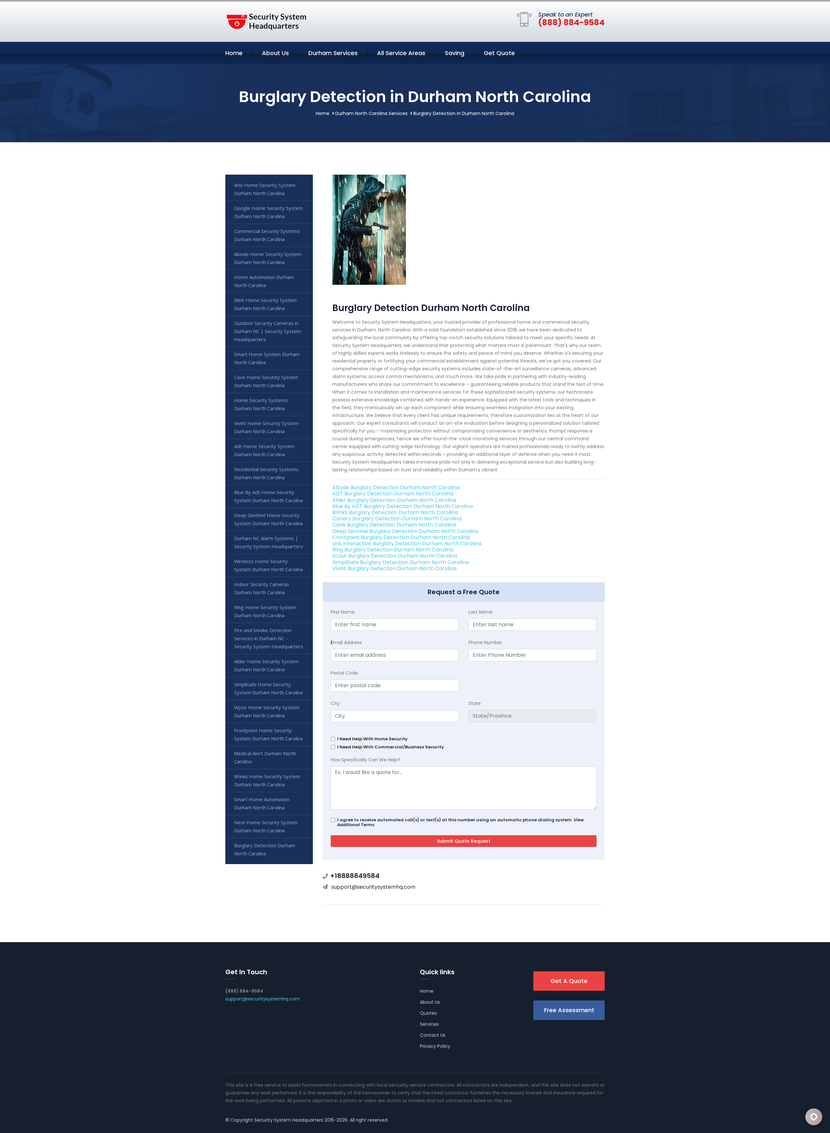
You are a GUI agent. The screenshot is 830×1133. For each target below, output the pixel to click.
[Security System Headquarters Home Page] (265, 20)
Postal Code (344, 673)
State (474, 703)
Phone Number (485, 642)
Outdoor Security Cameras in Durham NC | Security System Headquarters (267, 331)
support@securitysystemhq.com (373, 887)
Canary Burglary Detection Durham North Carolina (396, 518)
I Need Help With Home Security (372, 738)
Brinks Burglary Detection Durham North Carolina (395, 512)
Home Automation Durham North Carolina (264, 281)
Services (429, 1024)
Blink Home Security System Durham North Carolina (265, 304)
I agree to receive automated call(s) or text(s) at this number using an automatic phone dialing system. (460, 822)
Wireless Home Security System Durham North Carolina (268, 565)
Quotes (428, 1013)
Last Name (480, 612)
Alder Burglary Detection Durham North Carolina (394, 500)
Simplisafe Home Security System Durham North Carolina (268, 688)
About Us (275, 53)
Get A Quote (569, 981)
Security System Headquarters (288, 1120)
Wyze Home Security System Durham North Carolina (266, 711)
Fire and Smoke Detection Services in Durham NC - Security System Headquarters (268, 638)
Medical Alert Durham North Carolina (265, 757)
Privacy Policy (435, 1046)
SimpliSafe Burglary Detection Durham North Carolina (400, 562)
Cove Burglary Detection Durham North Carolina (394, 524)
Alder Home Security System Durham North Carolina (266, 665)
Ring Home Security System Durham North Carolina (265, 611)
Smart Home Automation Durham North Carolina (262, 803)
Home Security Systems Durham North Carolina (261, 404)
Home (234, 53)
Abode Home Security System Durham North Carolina (267, 258)
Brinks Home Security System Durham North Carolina (267, 780)
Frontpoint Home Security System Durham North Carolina (268, 734)
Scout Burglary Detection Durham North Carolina (394, 556)
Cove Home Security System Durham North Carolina (266, 381)
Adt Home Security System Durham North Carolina (264, 450)
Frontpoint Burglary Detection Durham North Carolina (401, 537)
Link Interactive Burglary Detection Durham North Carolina (406, 543)
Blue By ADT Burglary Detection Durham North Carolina (402, 506)
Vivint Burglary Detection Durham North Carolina (394, 568)
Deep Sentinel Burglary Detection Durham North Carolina (405, 531)
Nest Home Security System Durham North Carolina (266, 826)
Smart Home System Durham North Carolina (267, 358)
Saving (454, 53)
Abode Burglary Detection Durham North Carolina (395, 487)
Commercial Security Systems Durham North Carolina (267, 235)
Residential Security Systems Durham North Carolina (266, 473)
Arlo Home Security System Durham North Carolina (264, 189)
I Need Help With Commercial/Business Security (390, 747)
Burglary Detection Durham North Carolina (264, 849)
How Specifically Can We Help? (365, 760)
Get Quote (499, 53)
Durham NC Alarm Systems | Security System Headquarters (268, 542)
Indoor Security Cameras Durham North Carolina (261, 588)
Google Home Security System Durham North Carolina (268, 212)
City (335, 703)
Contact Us (432, 1035)
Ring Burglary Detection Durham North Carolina (392, 549)
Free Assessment (569, 1010)
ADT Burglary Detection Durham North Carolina (392, 493)
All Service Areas (401, 53)
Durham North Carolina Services (371, 113)
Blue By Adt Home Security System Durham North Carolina (268, 496)
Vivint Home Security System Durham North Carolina (266, 427)
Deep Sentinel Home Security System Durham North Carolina (268, 519)
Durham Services (333, 53)
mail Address (346, 642)
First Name (343, 612)
